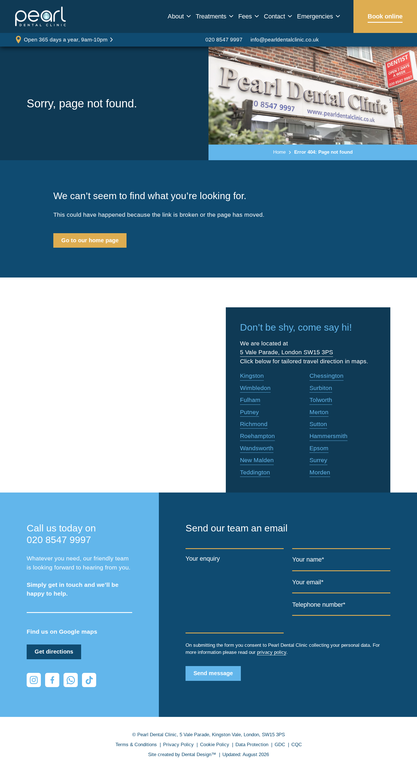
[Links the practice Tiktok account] (89, 680)
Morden (319, 472)
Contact (274, 16)
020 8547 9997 (224, 40)
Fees (245, 16)
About (176, 16)
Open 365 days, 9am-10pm (66, 40)
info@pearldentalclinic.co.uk (284, 40)
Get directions (54, 651)
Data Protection (251, 744)
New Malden (257, 460)
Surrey (318, 460)
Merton (318, 412)
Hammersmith (328, 436)
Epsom (318, 448)
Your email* (308, 582)
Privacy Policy (178, 744)
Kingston (252, 375)
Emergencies (315, 16)
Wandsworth (256, 448)
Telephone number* (319, 604)
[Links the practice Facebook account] (52, 680)
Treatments (211, 16)
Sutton (318, 424)
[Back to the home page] (41, 16)
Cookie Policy (214, 744)
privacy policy (271, 652)
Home (279, 152)
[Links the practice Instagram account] (34, 680)
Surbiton (320, 388)
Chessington (326, 375)
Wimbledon (255, 388)
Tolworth (320, 400)
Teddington (255, 472)
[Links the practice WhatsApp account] (71, 680)
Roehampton (257, 436)
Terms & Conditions (136, 744)
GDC (280, 744)
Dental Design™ (199, 754)
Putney (249, 412)
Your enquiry (203, 558)
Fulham (250, 400)
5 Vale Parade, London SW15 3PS (286, 352)
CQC (296, 744)
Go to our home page (90, 240)
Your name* (308, 559)
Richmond (254, 424)
